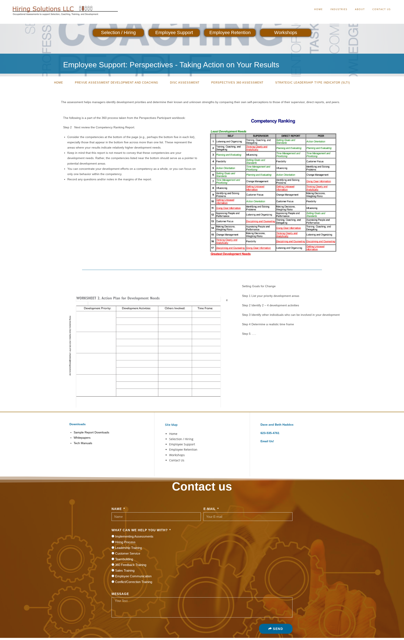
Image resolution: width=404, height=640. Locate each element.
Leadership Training (128, 548)
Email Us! (267, 441)
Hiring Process (125, 542)
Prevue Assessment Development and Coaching (116, 82)
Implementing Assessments (134, 536)
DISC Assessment (184, 82)
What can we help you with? (140, 530)
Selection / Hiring (118, 32)
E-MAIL (210, 509)
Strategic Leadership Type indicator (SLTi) (312, 82)
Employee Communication (133, 576)
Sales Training (124, 570)
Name (117, 509)
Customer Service (127, 553)
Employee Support (174, 32)
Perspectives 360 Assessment (237, 82)
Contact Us (176, 460)
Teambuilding (124, 559)
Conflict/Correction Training (133, 582)
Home (58, 82)
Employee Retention (230, 32)
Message (120, 594)
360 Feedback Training (130, 565)
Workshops (285, 32)
